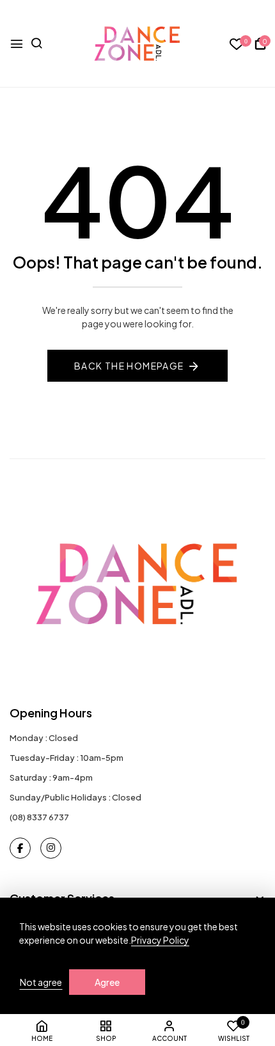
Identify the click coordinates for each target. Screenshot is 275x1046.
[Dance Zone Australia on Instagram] (50, 848)
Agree (107, 982)
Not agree (41, 982)
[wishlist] (237, 44)
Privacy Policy (160, 940)
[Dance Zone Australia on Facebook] (20, 848)
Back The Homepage (129, 365)
